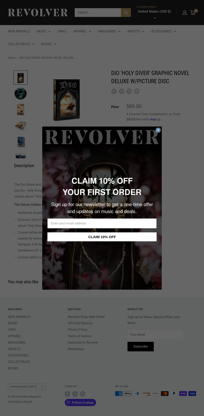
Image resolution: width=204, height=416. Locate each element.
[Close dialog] (158, 130)
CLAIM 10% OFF (102, 237)
